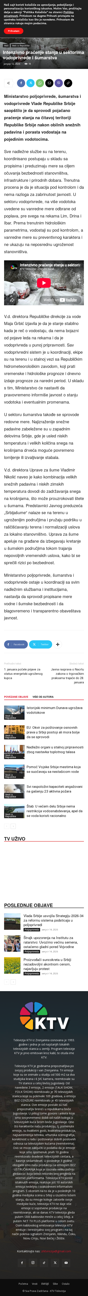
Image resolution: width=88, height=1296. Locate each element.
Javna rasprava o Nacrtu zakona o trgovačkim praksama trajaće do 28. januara (67, 676)
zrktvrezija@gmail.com (56, 1251)
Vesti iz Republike (20, 45)
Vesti (6, 45)
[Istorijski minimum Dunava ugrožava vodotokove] (14, 713)
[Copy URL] (68, 83)
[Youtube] (66, 1263)
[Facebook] (21, 83)
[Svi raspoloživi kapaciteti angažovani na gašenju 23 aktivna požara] (14, 791)
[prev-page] (6, 826)
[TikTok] (44, 1263)
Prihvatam (13, 31)
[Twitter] (30, 83)
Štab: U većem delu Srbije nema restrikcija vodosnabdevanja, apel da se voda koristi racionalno (54, 811)
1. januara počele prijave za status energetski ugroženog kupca (23, 674)
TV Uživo (14, 838)
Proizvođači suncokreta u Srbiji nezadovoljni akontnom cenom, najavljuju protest (47, 964)
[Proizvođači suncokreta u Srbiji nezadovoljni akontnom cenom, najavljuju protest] (12, 965)
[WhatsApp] (40, 83)
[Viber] (59, 83)
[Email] (49, 83)
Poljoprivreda (32, 929)
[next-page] (13, 826)
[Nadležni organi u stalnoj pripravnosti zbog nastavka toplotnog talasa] (14, 752)
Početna (23, 1284)
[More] (57, 644)
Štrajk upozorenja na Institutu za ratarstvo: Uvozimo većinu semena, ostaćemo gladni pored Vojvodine (51, 942)
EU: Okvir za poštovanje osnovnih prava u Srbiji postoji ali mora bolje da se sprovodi (53, 732)
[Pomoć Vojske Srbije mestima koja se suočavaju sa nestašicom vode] (14, 772)
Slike (55, 1284)
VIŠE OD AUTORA (43, 697)
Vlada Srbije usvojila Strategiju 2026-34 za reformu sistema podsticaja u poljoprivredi (53, 920)
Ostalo (66, 1284)
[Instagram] (33, 1263)
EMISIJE (45, 1284)
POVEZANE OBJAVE (16, 697)
